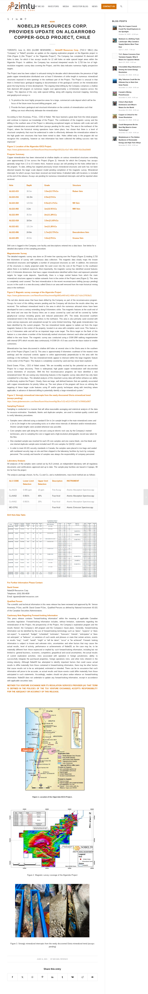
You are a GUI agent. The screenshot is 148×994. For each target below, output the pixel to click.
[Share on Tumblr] (62, 977)
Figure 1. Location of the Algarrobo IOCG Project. (52, 797)
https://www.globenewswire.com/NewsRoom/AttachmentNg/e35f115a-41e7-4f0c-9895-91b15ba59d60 (49, 150)
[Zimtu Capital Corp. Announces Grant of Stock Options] (2, 497)
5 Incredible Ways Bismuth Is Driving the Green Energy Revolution (130, 69)
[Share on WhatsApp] (32, 977)
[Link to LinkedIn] (17, 19)
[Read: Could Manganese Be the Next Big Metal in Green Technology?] (114, 126)
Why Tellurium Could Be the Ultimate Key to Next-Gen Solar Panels (129, 82)
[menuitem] (12, 6)
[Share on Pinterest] (42, 977)
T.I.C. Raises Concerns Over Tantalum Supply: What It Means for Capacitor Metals (129, 57)
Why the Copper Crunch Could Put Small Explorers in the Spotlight (129, 29)
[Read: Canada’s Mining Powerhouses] (114, 93)
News (52, 22)
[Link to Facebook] (12, 19)
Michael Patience (60, 959)
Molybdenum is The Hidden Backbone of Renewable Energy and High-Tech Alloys (130, 140)
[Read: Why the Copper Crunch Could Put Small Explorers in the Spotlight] (114, 27)
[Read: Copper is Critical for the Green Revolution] (114, 116)
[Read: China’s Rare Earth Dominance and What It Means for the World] (114, 103)
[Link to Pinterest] (25, 19)
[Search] (121, 6)
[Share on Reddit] (82, 977)
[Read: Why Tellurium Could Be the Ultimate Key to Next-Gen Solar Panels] (114, 81)
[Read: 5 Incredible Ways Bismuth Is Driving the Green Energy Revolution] (114, 68)
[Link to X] (8, 19)
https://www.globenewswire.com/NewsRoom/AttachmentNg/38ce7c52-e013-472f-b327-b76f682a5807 (49, 401)
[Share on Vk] (72, 977)
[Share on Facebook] (12, 977)
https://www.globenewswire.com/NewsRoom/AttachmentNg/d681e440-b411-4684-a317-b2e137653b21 (49, 295)
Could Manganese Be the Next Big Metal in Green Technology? (128, 127)
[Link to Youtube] (21, 19)
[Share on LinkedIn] (52, 977)
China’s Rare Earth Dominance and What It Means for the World (127, 104)
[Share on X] (22, 977)
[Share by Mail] (92, 977)
